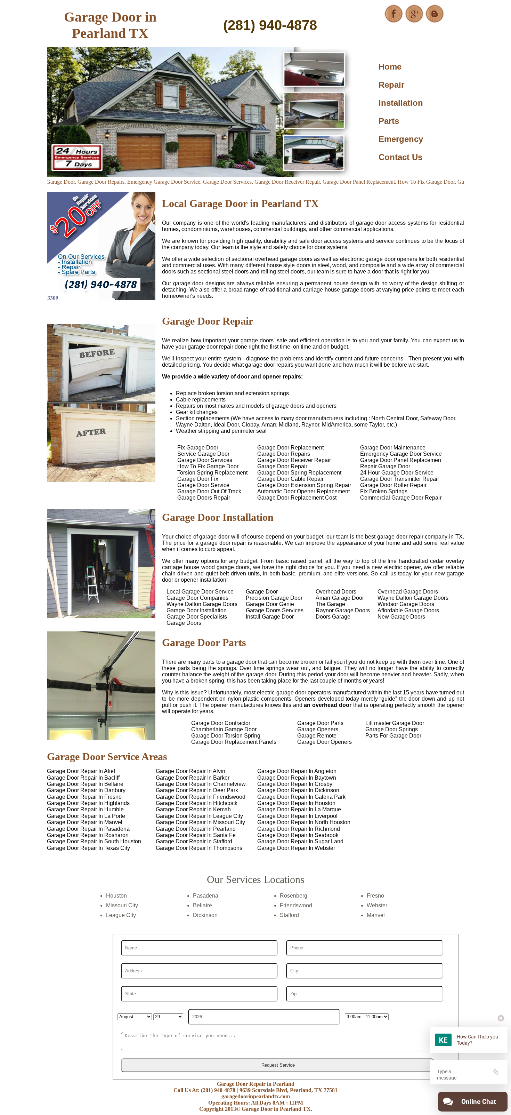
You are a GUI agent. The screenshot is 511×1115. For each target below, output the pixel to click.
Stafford (289, 915)
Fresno (375, 896)
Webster (377, 905)
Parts (389, 121)
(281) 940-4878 (270, 25)
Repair (391, 84)
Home (390, 66)
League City (121, 915)
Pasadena (205, 896)
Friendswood (296, 905)
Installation (401, 102)
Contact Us (400, 157)
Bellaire (202, 905)
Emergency (401, 139)
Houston (116, 896)
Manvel (376, 915)
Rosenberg (293, 896)
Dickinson (205, 915)
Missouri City (122, 905)
